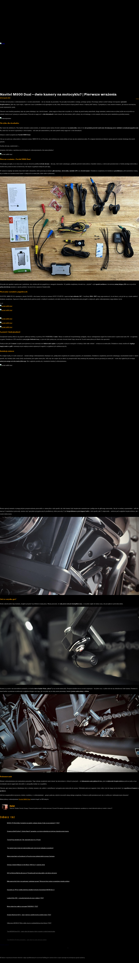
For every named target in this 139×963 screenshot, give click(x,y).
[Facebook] (1, 961)
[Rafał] (5, 807)
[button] (116, 43)
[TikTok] (10, 961)
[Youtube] (14, 961)
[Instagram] (6, 961)
